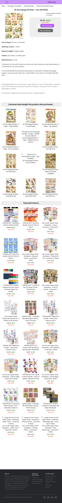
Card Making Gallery (37, 481)
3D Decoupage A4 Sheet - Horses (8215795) (31, 195)
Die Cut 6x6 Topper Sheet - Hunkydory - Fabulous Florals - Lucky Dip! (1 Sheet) (30, 257)
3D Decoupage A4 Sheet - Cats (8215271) (50, 195)
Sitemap (48, 487)
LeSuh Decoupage (29, 6)
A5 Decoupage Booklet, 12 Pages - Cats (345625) (50, 125)
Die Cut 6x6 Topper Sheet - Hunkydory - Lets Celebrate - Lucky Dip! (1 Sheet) (50, 347)
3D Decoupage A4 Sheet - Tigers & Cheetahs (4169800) (50, 171)
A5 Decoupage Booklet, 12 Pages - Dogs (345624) (10, 125)
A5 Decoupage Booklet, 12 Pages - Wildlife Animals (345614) (30, 140)
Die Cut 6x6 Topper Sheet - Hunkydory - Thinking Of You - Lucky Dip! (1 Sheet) (50, 256)
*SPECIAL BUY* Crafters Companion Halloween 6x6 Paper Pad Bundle (50, 406)
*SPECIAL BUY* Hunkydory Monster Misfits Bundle (10, 224)
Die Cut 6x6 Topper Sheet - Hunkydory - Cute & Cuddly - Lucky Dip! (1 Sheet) (10, 377)
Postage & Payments (51, 481)
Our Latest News (36, 483)
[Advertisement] (31, 457)
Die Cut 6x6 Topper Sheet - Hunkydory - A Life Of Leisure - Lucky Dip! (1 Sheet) (50, 288)
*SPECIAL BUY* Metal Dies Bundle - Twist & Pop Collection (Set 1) (50, 318)
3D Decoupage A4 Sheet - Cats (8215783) (31, 125)
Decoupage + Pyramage (14, 6)
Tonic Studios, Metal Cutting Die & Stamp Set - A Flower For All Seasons (11, 318)
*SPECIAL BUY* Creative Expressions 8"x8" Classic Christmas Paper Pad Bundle (11, 288)
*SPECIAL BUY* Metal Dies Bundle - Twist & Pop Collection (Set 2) (10, 347)
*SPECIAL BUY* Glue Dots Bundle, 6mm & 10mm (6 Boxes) (11, 256)
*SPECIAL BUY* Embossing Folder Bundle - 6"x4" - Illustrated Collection (10, 406)
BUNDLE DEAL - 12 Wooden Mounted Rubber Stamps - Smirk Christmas (30, 318)
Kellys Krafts (52, 2)
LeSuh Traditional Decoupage (44, 6)
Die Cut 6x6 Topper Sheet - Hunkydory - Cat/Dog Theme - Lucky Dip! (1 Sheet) (30, 429)
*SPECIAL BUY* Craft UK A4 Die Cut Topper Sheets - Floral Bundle (30, 287)
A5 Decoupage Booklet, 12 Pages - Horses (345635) (10, 148)
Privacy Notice (49, 478)
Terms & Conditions (51, 476)
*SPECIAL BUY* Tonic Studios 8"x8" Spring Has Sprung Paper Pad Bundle (31, 347)
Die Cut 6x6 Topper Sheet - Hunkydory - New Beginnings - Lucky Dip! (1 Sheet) (50, 429)
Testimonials (49, 485)
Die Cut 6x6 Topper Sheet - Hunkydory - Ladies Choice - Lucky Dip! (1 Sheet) (11, 428)
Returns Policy (49, 480)
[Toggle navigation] (7, 2)
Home (3, 6)
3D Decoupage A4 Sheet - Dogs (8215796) (11, 195)
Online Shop (35, 477)
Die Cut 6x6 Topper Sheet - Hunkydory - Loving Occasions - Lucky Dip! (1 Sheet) (50, 226)
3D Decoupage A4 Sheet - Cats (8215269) (11, 170)
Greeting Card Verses (37, 479)
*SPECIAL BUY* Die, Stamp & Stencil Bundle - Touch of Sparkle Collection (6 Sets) (30, 377)
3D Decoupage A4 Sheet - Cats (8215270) (50, 148)
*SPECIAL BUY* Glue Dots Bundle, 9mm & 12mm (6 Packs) (31, 225)
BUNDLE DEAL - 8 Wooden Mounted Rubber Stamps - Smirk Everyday (30, 406)
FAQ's (47, 483)
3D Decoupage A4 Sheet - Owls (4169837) (31, 161)
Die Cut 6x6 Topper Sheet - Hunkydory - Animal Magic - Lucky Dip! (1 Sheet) (50, 377)
